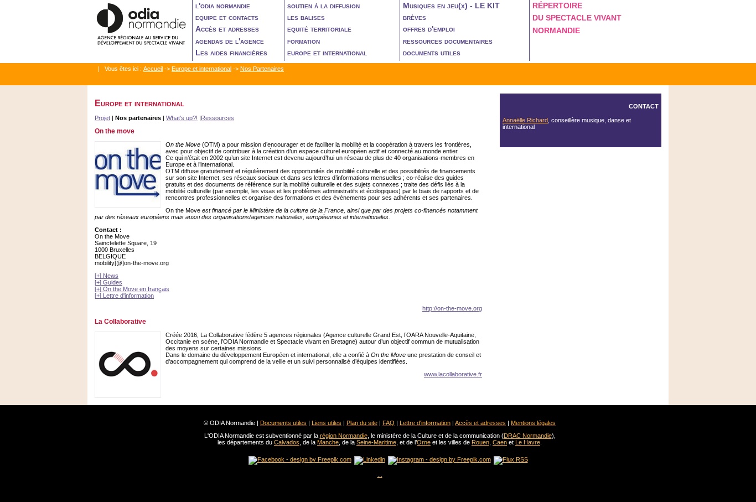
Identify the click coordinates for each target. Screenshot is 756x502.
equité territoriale (319, 28)
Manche (328, 442)
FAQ (388, 423)
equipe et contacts (226, 17)
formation (303, 41)
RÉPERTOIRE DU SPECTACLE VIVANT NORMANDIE (577, 18)
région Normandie (343, 435)
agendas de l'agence (229, 41)
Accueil (153, 68)
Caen (500, 442)
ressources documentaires (448, 41)
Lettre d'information (425, 423)
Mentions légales (533, 423)
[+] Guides (108, 282)
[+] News (106, 275)
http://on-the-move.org (452, 308)
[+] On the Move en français (132, 289)
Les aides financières (231, 52)
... (379, 474)
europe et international (327, 52)
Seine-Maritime (376, 442)
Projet (102, 118)
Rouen (480, 442)
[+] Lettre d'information (124, 295)
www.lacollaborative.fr (453, 374)
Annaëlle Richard (525, 120)
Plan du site (361, 423)
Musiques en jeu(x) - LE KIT (451, 5)
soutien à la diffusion (323, 5)
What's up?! (182, 118)
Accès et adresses (227, 28)
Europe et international (201, 68)
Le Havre (527, 442)
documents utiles (431, 52)
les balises (306, 17)
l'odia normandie (222, 5)
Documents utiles (283, 423)
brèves (414, 17)
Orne (424, 442)
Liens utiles (326, 423)
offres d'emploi (429, 28)
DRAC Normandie (528, 435)
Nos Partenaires (262, 68)
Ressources (217, 118)
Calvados (286, 442)
